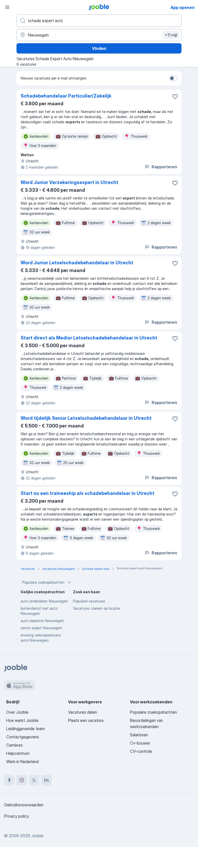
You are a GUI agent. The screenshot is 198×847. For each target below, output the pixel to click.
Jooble (37, 835)
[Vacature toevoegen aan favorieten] (175, 96)
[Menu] (7, 7)
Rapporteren (164, 166)
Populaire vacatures (89, 601)
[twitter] (34, 780)
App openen (182, 7)
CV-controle (141, 751)
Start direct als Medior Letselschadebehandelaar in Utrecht (89, 337)
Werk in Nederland (22, 761)
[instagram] (21, 780)
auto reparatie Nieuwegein (42, 620)
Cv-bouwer (140, 743)
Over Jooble (17, 712)
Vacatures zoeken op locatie (96, 608)
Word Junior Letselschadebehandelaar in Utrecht (77, 262)
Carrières (14, 745)
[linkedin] (46, 780)
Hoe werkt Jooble (22, 720)
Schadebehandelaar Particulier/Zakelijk (66, 96)
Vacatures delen (82, 712)
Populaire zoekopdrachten (43, 582)
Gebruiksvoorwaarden (23, 804)
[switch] (173, 78)
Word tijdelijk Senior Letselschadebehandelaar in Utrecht (86, 418)
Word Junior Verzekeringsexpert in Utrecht (69, 182)
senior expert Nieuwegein (41, 628)
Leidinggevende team (25, 728)
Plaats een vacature (86, 720)
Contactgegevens (22, 736)
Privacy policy (16, 816)
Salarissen (139, 734)
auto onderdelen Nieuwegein (44, 601)
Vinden (99, 48)
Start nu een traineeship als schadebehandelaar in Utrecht (87, 493)
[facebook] (9, 780)
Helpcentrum (17, 753)
